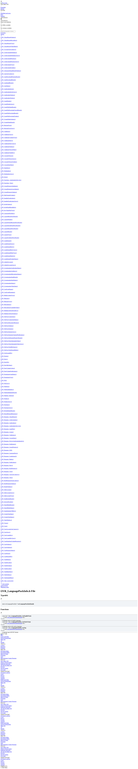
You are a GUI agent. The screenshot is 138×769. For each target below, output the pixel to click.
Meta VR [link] (3, 639)
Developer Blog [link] (5, 651)
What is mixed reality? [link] (6, 662)
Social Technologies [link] (6, 638)
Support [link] (3, 678)
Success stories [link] (4, 668)
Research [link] (3, 646)
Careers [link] (2, 645)
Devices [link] (3, 667)
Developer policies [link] (5, 672)
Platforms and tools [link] (5, 664)
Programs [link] (3, 655)
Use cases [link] (3, 669)
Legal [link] (2, 674)
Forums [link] (2, 677)
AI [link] (1, 641)
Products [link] (3, 648)
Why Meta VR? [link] (5, 661)
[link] (4, 3)
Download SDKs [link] (5, 652)
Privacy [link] (2, 675)
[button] (69, 1)
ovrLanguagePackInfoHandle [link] (14, 617)
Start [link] (2, 657)
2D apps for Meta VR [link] (6, 665)
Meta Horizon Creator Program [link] (8, 658)
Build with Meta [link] (5, 636)
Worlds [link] (2, 642)
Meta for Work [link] (4, 654)
